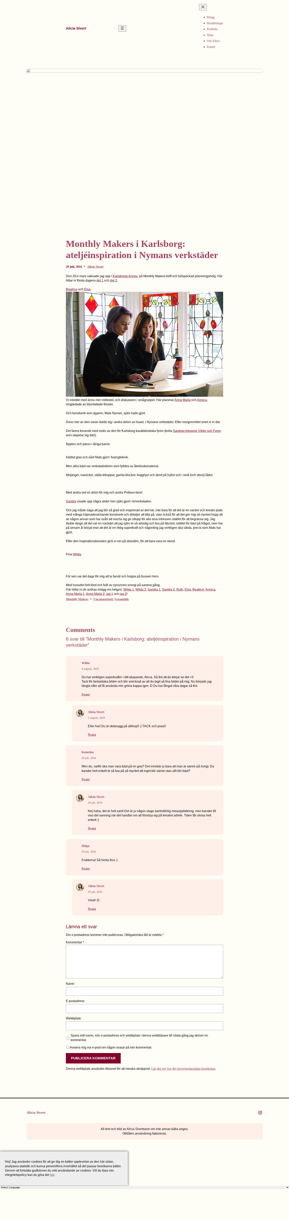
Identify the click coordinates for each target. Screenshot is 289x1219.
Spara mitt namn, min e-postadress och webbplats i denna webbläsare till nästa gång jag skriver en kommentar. (139, 1037)
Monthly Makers (77, 599)
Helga (85, 846)
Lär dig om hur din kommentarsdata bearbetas (183, 1068)
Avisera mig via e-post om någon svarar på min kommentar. (111, 1047)
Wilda (77, 554)
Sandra (71, 501)
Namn (70, 983)
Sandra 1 (154, 589)
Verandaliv (121, 599)
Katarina (88, 752)
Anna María (182, 400)
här (52, 1174)
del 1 (100, 280)
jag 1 (109, 594)
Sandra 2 (168, 589)
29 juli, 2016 (89, 758)
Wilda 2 (140, 589)
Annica (202, 400)
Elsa (87, 289)
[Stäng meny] (203, 7)
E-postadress (75, 1001)
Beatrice (71, 289)
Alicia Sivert (76, 28)
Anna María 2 (95, 594)
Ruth (179, 589)
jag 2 (123, 594)
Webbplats (73, 1018)
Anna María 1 (75, 594)
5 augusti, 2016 (96, 717)
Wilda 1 (128, 589)
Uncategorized (103, 599)
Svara (86, 694)
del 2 (113, 280)
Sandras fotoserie (197, 431)
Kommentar (75, 942)
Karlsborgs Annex (125, 276)
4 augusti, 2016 (90, 668)
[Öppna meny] (122, 28)
